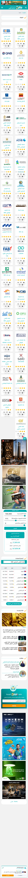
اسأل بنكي (8, 875)
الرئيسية (24, 13)
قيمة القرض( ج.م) (15, 514)
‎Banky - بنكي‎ (14, 801)
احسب (15, 528)
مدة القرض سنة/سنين (15, 523)
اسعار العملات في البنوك (14, 604)
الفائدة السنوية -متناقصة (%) (15, 518)
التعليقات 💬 (20, 875)
